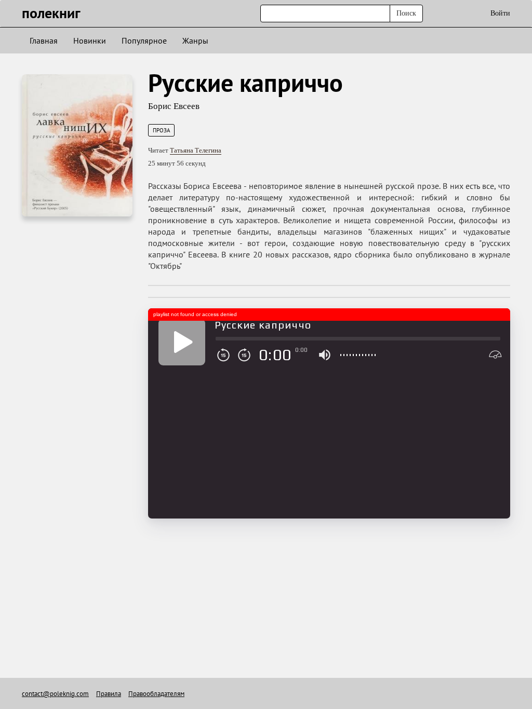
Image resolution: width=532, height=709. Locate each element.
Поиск (406, 13)
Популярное (144, 40)
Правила (108, 693)
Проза (161, 130)
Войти (500, 13)
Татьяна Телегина (195, 150)
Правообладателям (156, 693)
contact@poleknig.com (55, 693)
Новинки (89, 40)
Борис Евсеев (174, 106)
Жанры (195, 40)
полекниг (51, 12)
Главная (44, 40)
